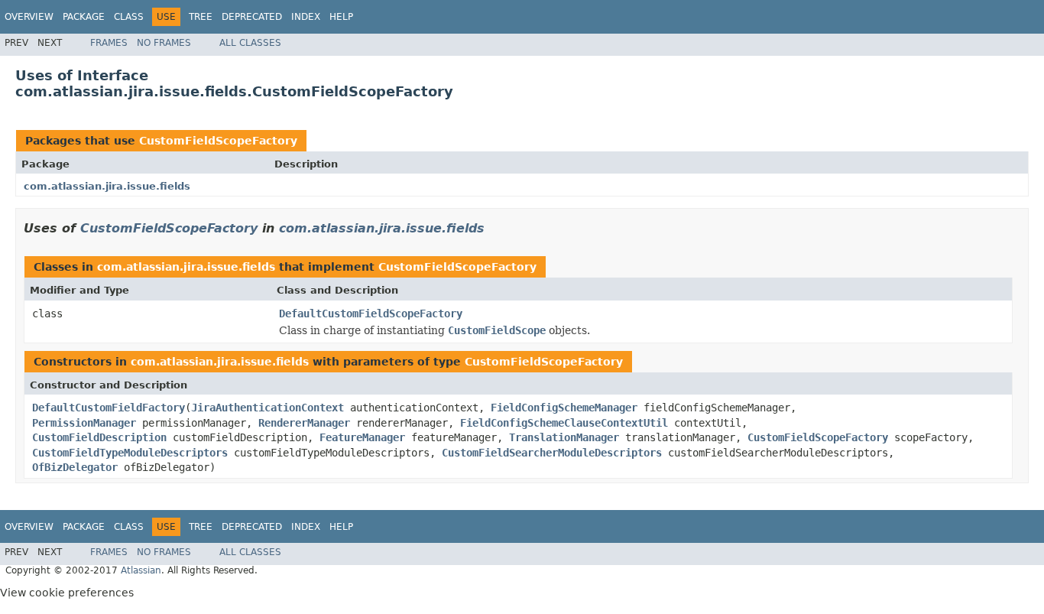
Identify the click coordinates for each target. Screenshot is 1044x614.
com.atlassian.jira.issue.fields (107, 186)
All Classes (250, 42)
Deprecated (252, 16)
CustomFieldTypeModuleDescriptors (130, 453)
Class (129, 16)
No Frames (164, 42)
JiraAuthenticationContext (267, 407)
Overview (29, 16)
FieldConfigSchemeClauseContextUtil (564, 423)
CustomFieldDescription (99, 437)
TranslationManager (564, 437)
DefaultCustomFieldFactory (108, 407)
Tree (200, 16)
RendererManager (304, 423)
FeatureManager (362, 437)
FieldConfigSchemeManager (564, 407)
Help (341, 16)
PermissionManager (84, 423)
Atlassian (141, 570)
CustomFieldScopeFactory (218, 141)
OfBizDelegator (75, 467)
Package (84, 16)
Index (305, 16)
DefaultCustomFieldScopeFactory (370, 313)
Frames (109, 42)
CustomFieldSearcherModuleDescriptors (552, 453)
